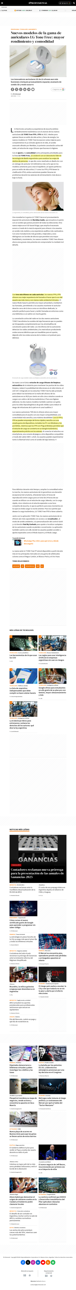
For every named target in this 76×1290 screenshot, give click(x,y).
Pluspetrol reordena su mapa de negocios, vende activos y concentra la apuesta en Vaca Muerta (23, 1102)
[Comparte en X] (16, 89)
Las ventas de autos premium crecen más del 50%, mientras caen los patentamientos (23, 1232)
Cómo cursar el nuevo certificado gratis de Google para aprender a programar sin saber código (22, 924)
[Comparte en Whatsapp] (20, 89)
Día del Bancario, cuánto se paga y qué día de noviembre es (23, 1020)
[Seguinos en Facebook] (23, 1262)
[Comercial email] (46, 1276)
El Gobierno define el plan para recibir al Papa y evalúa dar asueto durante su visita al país (23, 1150)
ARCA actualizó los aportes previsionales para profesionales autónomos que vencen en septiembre (22, 1006)
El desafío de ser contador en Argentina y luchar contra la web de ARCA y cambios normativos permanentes (23, 1217)
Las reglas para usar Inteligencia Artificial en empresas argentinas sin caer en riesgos (52, 657)
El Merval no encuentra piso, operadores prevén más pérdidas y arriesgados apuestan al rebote (52, 957)
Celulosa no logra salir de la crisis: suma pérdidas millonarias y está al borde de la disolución (23, 1166)
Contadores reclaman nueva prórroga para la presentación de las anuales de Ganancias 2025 (37, 873)
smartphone (30, 566)
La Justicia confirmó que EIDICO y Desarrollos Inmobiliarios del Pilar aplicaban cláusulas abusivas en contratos (52, 1200)
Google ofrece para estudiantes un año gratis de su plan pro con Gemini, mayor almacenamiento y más (52, 691)
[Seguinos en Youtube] (43, 1262)
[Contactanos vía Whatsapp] (30, 1275)
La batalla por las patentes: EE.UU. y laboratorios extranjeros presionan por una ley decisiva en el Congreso (51, 1069)
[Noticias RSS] (48, 1262)
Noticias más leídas (19, 829)
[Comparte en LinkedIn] (24, 89)
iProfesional (15, 29)
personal (16, 566)
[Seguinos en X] (28, 1262)
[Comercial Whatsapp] (51, 1276)
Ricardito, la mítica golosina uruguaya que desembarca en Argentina (22, 989)
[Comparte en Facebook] (12, 89)
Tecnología (24, 29)
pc (42, 566)
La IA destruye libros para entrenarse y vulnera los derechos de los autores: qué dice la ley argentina (22, 724)
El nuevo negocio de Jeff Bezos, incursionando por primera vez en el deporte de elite (52, 1167)
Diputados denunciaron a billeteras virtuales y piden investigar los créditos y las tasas (21, 1069)
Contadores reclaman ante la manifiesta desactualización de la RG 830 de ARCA (22, 889)
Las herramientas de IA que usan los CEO (23, 656)
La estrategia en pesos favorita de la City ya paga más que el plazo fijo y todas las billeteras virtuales (23, 939)
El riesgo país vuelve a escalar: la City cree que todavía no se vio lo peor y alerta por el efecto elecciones (52, 990)
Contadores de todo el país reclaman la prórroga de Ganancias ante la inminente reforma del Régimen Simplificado (23, 957)
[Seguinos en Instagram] (33, 1262)
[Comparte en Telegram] (28, 89)
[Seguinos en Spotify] (53, 1262)
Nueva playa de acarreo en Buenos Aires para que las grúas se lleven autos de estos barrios (23, 1134)
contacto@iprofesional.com (38, 1285)
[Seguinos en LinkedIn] (38, 1262)
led (38, 566)
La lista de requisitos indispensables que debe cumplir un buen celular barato (23, 690)
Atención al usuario (27, 1271)
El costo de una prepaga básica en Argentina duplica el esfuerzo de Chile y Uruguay (52, 889)
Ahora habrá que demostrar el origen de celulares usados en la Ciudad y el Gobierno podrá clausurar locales (23, 1200)
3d (22, 566)
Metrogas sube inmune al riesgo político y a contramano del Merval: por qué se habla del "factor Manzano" (52, 1102)
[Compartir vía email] (33, 89)
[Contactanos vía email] (25, 1275)
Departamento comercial (49, 1272)
